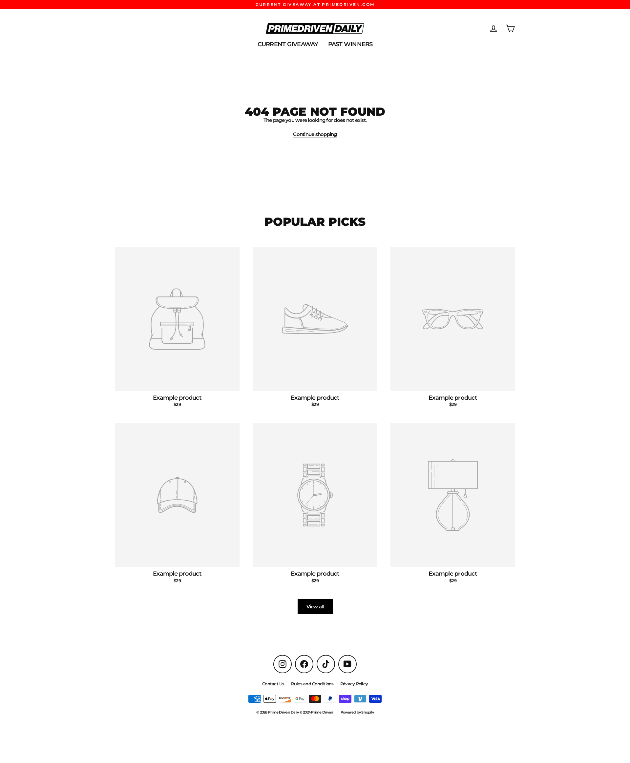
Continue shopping (315, 134)
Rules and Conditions (312, 683)
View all (315, 606)
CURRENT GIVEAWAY (288, 44)
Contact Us (273, 683)
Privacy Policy (354, 683)
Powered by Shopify (357, 712)
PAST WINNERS (350, 44)
